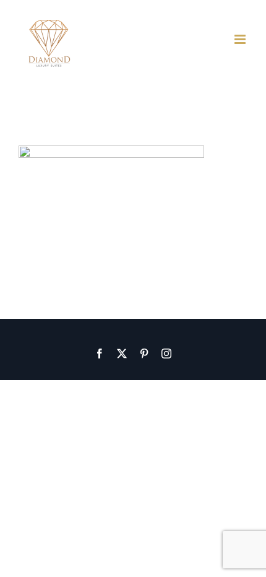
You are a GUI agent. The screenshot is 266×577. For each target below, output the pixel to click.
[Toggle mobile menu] (240, 39)
